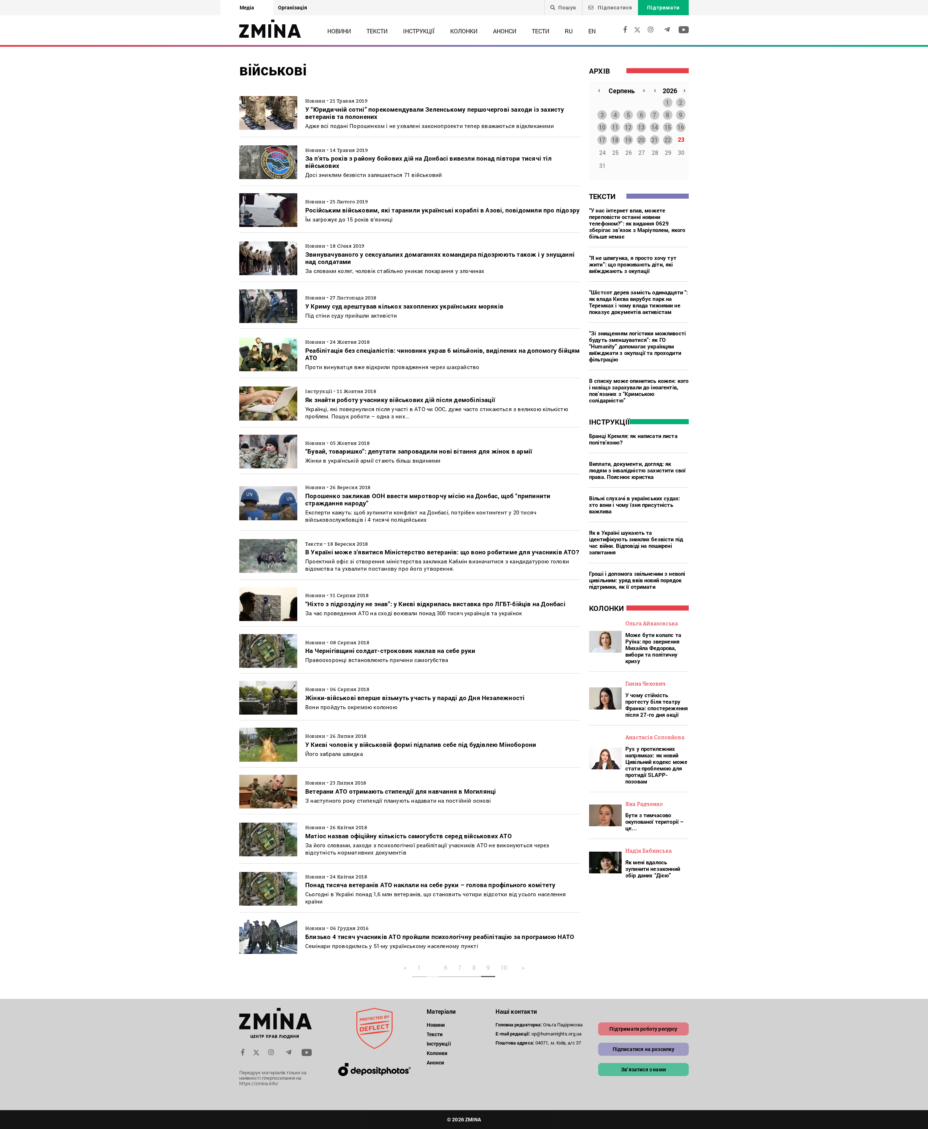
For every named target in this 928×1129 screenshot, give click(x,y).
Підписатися (614, 7)
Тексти (377, 31)
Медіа (247, 7)
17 (602, 140)
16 (681, 127)
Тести (540, 31)
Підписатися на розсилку (644, 1049)
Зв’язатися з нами (643, 1069)
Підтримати (663, 7)
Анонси (504, 31)
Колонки (463, 31)
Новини (339, 31)
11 (615, 127)
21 (654, 140)
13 (641, 127)
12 (628, 127)
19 (628, 140)
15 (667, 127)
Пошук (567, 8)
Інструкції (419, 31)
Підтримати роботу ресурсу (643, 1028)
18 (615, 140)
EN (592, 31)
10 (602, 127)
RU (569, 31)
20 (641, 140)
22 (667, 140)
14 (654, 127)
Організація (292, 7)
